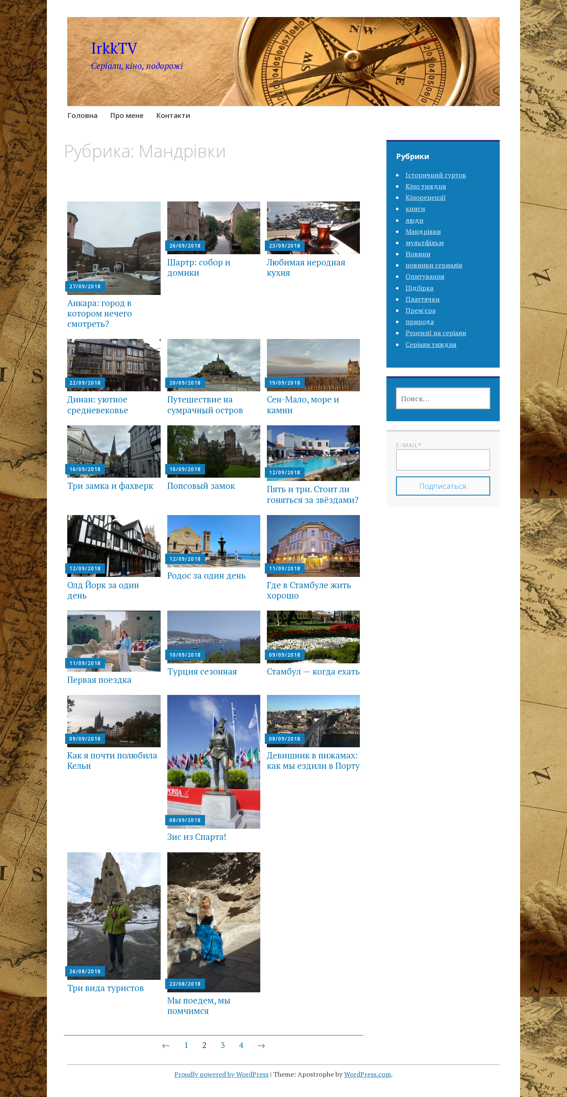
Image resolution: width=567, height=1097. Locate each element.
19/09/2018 (285, 382)
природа (420, 321)
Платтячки (423, 299)
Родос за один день (206, 575)
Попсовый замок (201, 485)
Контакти (173, 115)
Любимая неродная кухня (306, 267)
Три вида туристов (105, 988)
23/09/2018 (285, 245)
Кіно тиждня (426, 186)
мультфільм (425, 242)
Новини (418, 253)
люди (414, 220)
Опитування (425, 276)
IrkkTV (114, 48)
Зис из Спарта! (196, 836)
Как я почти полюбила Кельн (112, 760)
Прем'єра (420, 310)
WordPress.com (367, 1074)
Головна (82, 115)
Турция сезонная (202, 671)
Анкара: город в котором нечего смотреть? (99, 313)
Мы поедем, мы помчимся (198, 1005)
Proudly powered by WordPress (221, 1074)
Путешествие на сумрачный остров (205, 404)
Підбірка (419, 287)
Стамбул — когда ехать (313, 671)
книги (415, 208)
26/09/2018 (185, 245)
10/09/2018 (185, 654)
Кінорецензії (426, 197)
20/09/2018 (185, 382)
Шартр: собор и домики (198, 267)
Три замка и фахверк (110, 485)
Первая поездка (99, 679)
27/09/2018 (85, 286)
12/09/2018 (285, 472)
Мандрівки (423, 231)
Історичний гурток (436, 174)
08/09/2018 (185, 820)
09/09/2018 (285, 654)
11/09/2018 (285, 568)
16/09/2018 (85, 469)
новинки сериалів (434, 265)
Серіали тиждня (431, 344)
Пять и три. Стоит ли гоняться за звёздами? (313, 494)
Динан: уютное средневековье (97, 404)
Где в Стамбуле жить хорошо (309, 590)
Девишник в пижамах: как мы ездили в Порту (313, 760)
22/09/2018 (85, 382)
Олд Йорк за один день (103, 590)
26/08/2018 (85, 971)
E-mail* (409, 445)
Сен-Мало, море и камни (303, 404)
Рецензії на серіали (436, 332)
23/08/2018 (185, 983)
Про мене (127, 115)
